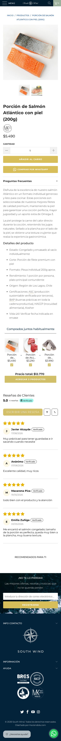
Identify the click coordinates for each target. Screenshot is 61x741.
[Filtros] (47, 412)
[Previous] (6, 52)
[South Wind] (30, 3)
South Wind (19, 721)
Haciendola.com (37, 725)
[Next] (55, 52)
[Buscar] (49, 3)
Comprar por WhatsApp (33, 169)
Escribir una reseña (22, 412)
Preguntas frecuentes (17, 181)
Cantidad (9, 144)
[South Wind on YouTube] (33, 712)
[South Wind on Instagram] (38, 712)
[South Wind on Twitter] (22, 712)
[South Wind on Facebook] (27, 712)
